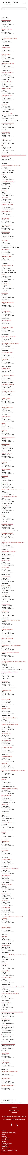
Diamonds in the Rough (7, 204)
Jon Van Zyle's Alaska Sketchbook (9, 1071)
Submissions (4, 1146)
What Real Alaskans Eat (7, 629)
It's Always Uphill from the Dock (8, 551)
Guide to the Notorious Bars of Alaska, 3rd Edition (13, 986)
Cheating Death (5, 594)
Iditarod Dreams (5, 218)
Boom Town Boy (5, 1062)
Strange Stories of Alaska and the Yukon (10, 165)
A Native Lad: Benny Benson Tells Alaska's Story (12, 542)
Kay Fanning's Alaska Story (7, 123)
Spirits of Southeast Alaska (7, 72)
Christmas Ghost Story (6, 81)
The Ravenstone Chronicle (7, 375)
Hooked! (3, 174)
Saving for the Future (6, 859)
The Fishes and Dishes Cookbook (9, 672)
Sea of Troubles (5, 900)
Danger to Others (5, 47)
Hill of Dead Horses (6, 20)
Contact (3, 1141)
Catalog (3, 1136)
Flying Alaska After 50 (6, 113)
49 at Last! (3, 779)
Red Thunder (4, 681)
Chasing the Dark (5, 560)
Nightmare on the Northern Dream (9, 724)
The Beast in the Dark (6, 884)
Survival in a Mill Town (6, 29)
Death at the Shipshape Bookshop (9, 717)
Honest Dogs (4, 804)
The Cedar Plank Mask (6, 747)
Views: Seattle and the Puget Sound (9, 868)
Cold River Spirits (5, 368)
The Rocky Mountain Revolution (9, 496)
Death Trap (4, 430)
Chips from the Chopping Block (8, 336)
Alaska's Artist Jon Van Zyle (7, 1085)
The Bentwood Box (5, 733)
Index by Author (5, 1138)
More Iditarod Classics (6, 256)
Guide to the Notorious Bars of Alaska (10, 993)
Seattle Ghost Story (6, 88)
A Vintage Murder (5, 907)
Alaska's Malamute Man (7, 407)
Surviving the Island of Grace (8, 181)
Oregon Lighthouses (6, 795)
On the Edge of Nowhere (7, 533)
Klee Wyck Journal (5, 708)
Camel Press (14, 1107)
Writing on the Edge (6, 585)
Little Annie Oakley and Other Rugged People (12, 489)
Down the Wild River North (7, 384)
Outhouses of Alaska (6, 1002)
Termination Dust (5, 444)
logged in (10, 1102)
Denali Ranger (4, 197)
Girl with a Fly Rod (5, 604)
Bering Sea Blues (5, 970)
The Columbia (4, 476)
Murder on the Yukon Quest (8, 437)
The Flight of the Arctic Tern (7, 391)
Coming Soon (5, 1145)
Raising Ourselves (5, 1018)
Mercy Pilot (4, 936)
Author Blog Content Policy (8, 1132)
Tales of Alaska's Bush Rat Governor (10, 343)
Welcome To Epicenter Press (9, 1150)
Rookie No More (5, 611)
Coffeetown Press (14, 1110)
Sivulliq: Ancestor (5, 945)
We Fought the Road (6, 690)
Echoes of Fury (5, 813)
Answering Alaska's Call (7, 265)
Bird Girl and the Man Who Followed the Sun (12, 1012)
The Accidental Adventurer (7, 1034)
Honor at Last (4, 359)
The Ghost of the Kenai (6, 352)
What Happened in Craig (7, 327)
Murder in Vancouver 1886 (7, 63)
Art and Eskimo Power (6, 756)
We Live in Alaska (5, 398)
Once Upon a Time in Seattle (8, 1044)
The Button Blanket (6, 740)
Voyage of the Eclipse (6, 453)
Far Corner (4, 462)
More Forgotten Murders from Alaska (10, 652)
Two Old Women (5, 1025)
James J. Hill (4, 482)
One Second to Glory (6, 225)
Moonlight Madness (6, 283)
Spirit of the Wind (5, 232)
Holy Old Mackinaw (6, 469)
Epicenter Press (5, 1148)
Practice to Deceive (6, 893)
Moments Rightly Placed (7, 524)
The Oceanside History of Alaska (9, 38)
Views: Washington (5, 576)
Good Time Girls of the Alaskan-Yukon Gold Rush (13, 770)
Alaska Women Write (6, 927)
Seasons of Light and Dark (7, 302)
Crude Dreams (4, 850)
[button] (11, 1124)
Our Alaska (4, 104)
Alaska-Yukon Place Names (7, 822)
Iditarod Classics (5, 249)
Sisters (3, 274)
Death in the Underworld (7, 638)
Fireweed (3, 832)
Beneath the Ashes (5, 416)
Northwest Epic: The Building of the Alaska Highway (13, 954)
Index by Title (5, 1139)
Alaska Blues (4, 964)
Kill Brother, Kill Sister (6, 320)
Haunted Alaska (5, 1053)
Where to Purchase (6, 1143)
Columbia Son (4, 293)
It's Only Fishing (5, 567)
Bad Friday (4, 190)
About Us (3, 1134)
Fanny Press (14, 1112)
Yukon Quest (4, 240)
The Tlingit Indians (5, 311)
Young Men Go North (6, 977)
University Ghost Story (6, 95)
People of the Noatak (6, 139)
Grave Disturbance (5, 54)
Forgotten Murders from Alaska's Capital (11, 645)
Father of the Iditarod (6, 211)
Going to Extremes (5, 699)
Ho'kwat (3, 514)
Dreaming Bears (5, 505)
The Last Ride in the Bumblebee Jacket (10, 620)
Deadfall (3, 423)
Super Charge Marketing (18, 1119)
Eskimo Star (4, 763)
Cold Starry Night (5, 132)
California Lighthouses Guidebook (9, 788)
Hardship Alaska (5, 841)
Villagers (3, 145)
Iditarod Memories (5, 1078)
